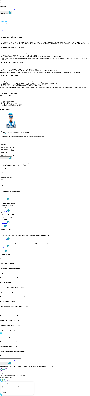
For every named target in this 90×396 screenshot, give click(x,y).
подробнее (4, 199)
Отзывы (20, 26)
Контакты (16, 26)
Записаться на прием (4, 13)
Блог (24, 26)
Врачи (7, 26)
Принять (4, 392)
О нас (11, 26)
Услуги (2, 26)
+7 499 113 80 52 (3, 368)
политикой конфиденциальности (15, 9)
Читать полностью (5, 389)
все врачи (2, 226)
